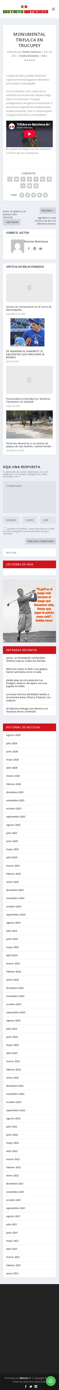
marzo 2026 (13, 775)
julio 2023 (11, 1028)
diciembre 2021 (14, 1183)
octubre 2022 (13, 1102)
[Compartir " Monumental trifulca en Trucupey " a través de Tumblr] (29, 179)
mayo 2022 (12, 1142)
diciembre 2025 (14, 792)
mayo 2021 (12, 1240)
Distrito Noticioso (31, 51)
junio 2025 (12, 841)
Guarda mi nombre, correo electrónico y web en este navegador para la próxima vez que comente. (29, 531)
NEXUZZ (24, 1378)
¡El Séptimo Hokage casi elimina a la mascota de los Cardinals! (27, 710)
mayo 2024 (12, 947)
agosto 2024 (13, 922)
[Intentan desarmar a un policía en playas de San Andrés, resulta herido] (29, 424)
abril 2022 (11, 1151)
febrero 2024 (13, 971)
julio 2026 (11, 743)
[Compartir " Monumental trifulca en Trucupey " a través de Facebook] (10, 179)
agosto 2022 (13, 1118)
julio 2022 (11, 1126)
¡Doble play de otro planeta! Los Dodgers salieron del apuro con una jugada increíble (26, 683)
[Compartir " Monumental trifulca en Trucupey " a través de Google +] (23, 179)
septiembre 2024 (15, 914)
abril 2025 (11, 857)
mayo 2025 (12, 849)
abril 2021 (11, 1248)
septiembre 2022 (15, 1110)
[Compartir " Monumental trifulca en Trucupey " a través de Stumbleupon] (23, 185)
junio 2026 (12, 751)
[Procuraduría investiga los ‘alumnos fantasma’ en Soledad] (29, 380)
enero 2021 (12, 1273)
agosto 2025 (13, 824)
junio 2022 (12, 1134)
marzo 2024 (13, 963)
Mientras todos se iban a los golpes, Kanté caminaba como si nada (27, 670)
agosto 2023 (13, 1020)
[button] (51, 1381)
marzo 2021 (13, 1257)
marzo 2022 (13, 1159)
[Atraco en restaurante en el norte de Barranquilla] (29, 288)
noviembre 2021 (15, 1191)
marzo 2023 (13, 1061)
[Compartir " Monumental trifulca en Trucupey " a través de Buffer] (49, 179)
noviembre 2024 (15, 898)
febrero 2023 (13, 1069)
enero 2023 (12, 1077)
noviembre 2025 (15, 800)
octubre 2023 (13, 1004)
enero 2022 (12, 1175)
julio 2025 (11, 833)
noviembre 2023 (15, 996)
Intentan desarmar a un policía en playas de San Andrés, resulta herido (28, 445)
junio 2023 (12, 1036)
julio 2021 (11, 1224)
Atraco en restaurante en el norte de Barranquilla (28, 308)
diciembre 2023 (14, 988)
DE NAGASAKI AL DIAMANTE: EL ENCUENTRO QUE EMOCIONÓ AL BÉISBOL (25, 354)
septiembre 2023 (15, 1012)
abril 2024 (11, 955)
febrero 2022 (13, 1167)
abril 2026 (11, 767)
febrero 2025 (13, 873)
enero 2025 (12, 881)
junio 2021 (12, 1232)
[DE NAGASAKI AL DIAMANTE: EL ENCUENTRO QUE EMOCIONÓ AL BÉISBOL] (29, 332)
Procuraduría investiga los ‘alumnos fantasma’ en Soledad (28, 400)
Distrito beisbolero (29, 55)
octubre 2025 (13, 808)
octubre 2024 (13, 906)
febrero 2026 (13, 784)
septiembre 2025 (15, 816)
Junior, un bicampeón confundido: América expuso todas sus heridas (25, 659)
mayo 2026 (12, 759)
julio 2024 (11, 930)
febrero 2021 (13, 1265)
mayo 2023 (12, 1045)
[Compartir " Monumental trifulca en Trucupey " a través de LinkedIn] (42, 179)
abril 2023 (11, 1053)
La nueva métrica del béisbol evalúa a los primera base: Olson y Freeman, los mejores (28, 697)
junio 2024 (12, 938)
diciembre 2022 (14, 1085)
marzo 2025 (13, 865)
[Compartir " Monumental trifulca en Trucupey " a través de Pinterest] (36, 179)
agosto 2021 (13, 1216)
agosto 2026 (13, 735)
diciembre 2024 (14, 890)
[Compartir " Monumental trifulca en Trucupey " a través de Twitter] (16, 179)
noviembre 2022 (15, 1093)
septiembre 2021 (15, 1208)
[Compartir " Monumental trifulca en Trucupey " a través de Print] (36, 185)
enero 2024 (12, 979)
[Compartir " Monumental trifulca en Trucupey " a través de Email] (29, 185)
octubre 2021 (13, 1200)
